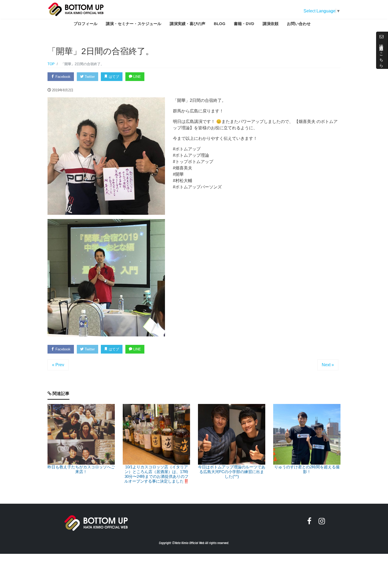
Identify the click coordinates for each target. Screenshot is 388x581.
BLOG (219, 23)
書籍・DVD (244, 23)
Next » (328, 365)
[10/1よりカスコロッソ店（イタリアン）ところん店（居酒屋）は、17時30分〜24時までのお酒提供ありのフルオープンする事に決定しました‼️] (156, 434)
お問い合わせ (298, 23)
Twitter (89, 77)
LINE (136, 77)
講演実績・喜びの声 (187, 23)
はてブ (113, 77)
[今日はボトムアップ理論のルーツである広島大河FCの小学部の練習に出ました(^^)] (231, 434)
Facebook (62, 77)
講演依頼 (270, 23)
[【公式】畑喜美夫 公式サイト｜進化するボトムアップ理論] (76, 8)
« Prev (58, 365)
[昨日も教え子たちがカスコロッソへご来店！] (81, 434)
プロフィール (85, 23)
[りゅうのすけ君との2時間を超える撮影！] (306, 434)
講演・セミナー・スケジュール (133, 23)
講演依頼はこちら (381, 52)
